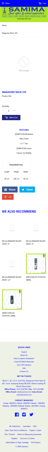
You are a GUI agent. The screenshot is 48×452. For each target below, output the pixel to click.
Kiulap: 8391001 (9, 403)
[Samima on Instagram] (24, 416)
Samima (25, 447)
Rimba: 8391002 (23, 403)
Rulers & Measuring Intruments (29, 434)
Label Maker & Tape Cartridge (17, 442)
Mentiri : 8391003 (38, 403)
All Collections (14, 426)
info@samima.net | (24, 392)
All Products (36, 442)
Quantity (5, 106)
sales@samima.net (24, 395)
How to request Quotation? (24, 358)
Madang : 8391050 (10, 406)
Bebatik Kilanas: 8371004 (28, 406)
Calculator (27, 426)
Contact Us (24, 371)
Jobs (24, 368)
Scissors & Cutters (27, 438)
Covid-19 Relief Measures (24, 362)
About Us (24, 355)
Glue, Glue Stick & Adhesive (16, 430)
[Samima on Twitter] (31, 416)
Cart (44, 3)
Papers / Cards (35, 430)
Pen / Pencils (10, 434)
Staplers (14, 438)
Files (35, 426)
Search (24, 352)
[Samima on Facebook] (17, 416)
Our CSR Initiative (24, 365)
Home (4, 25)
